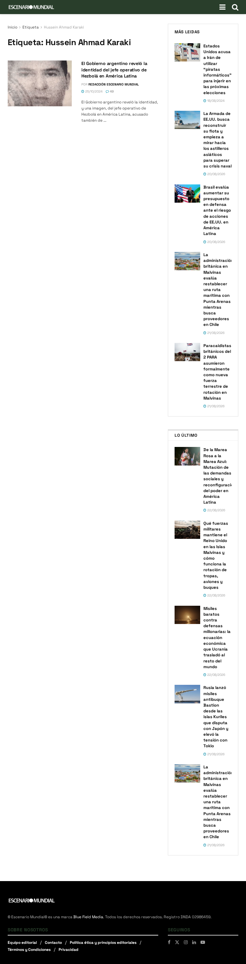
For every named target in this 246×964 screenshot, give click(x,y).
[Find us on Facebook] (169, 942)
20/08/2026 (215, 174)
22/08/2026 (215, 510)
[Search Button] (235, 7)
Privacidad (68, 949)
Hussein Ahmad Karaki (64, 27)
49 (111, 91)
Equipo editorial (22, 942)
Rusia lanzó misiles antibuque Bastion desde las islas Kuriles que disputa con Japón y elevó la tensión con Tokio (215, 717)
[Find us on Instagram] (186, 942)
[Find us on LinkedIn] (194, 942)
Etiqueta (30, 27)
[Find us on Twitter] (177, 942)
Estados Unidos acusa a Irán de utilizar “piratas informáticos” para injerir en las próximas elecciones (217, 69)
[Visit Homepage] (31, 7)
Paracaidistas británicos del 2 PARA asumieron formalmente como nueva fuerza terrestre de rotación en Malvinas (217, 372)
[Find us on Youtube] (203, 942)
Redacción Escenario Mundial (113, 84)
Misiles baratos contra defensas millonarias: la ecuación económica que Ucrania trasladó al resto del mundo (217, 637)
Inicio (12, 27)
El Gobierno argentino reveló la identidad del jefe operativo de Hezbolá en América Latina (114, 70)
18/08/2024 (215, 101)
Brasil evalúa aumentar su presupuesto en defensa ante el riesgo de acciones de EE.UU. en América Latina (217, 210)
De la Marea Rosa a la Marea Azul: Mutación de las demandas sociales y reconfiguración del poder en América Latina (219, 476)
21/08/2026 (215, 333)
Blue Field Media (88, 916)
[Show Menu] (222, 7)
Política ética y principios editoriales (103, 942)
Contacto (53, 942)
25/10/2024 (93, 91)
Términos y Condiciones (29, 949)
